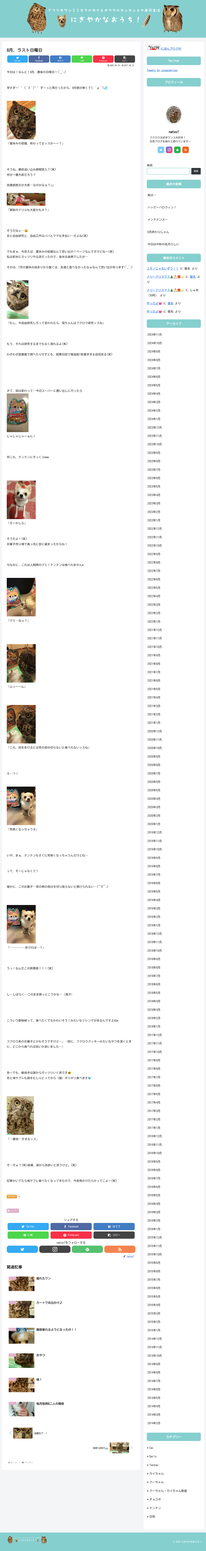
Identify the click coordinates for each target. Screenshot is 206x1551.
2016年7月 (153, 1178)
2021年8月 (153, 663)
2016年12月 (154, 1136)
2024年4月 (153, 393)
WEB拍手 (12, 1196)
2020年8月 (153, 764)
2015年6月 (153, 1288)
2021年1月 (153, 722)
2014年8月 (153, 1372)
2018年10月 (154, 950)
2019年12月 (154, 832)
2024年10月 (154, 342)
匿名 (193, 276)
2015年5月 (153, 1296)
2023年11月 (154, 435)
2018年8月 (153, 967)
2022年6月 (153, 579)
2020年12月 (154, 731)
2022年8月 (153, 562)
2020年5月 (153, 790)
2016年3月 (153, 1212)
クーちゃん (156, 1482)
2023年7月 (153, 469)
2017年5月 (153, 1093)
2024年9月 (153, 351)
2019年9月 (153, 857)
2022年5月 (153, 587)
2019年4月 (153, 899)
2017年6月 (153, 1085)
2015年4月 (153, 1304)
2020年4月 (153, 798)
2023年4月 (153, 494)
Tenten (153, 1464)
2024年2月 (153, 410)
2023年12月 (154, 427)
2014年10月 (154, 1355)
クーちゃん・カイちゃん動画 (168, 1490)
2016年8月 (153, 1169)
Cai (151, 1447)
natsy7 (174, 131)
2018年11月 (154, 942)
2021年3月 (153, 705)
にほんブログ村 (171, 48)
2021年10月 (154, 646)
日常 (152, 1516)
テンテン (14, 1210)
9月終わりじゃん (158, 231)
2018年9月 (153, 958)
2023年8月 (153, 461)
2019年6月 (153, 882)
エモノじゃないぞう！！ (163, 268)
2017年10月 (154, 1051)
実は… (151, 195)
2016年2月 (153, 1220)
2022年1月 (153, 621)
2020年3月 (153, 807)
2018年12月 (154, 933)
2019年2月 (153, 916)
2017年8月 (153, 1068)
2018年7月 (153, 975)
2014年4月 (153, 1406)
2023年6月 (153, 478)
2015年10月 (154, 1254)
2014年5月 (153, 1397)
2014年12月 (154, 1338)
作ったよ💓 (154, 303)
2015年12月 (154, 1237)
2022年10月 (154, 545)
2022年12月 (154, 528)
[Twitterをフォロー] (22, 1249)
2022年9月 (153, 553)
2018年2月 (153, 1018)
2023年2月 (153, 511)
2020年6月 (153, 781)
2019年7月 (153, 874)
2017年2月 (153, 1119)
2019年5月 (153, 891)
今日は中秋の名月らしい (163, 244)
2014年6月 (153, 1389)
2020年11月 (154, 739)
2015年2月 (153, 1321)
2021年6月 (153, 680)
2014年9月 (153, 1364)
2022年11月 (154, 537)
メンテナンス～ (157, 219)
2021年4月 (153, 697)
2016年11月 (154, 1144)
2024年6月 (153, 376)
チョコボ (155, 1499)
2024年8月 (153, 359)
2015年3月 (153, 1313)
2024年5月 (153, 385)
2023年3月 (153, 503)
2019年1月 (153, 925)
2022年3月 (153, 604)
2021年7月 (153, 672)
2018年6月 (153, 984)
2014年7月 (153, 1380)
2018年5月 (153, 992)
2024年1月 (153, 418)
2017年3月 (153, 1110)
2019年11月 (154, 840)
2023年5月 (153, 486)
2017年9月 (153, 1060)
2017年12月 (154, 1034)
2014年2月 (153, 1423)
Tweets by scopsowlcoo (162, 70)
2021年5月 (153, 688)
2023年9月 (153, 452)
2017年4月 (153, 1102)
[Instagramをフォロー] (54, 1249)
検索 (150, 165)
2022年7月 (153, 570)
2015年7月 (153, 1279)
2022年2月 (153, 613)
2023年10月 (154, 444)
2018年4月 (153, 1001)
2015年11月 (154, 1245)
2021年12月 (154, 629)
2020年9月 (153, 756)
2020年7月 (153, 773)
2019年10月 (154, 849)
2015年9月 (153, 1262)
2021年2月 (153, 714)
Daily (153, 1456)
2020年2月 (153, 815)
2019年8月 (153, 866)
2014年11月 (154, 1347)
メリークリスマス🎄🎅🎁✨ (165, 276)
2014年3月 (153, 1414)
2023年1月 (153, 520)
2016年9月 (153, 1161)
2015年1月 (153, 1330)
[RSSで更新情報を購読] (120, 1249)
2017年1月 (153, 1127)
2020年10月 (154, 748)
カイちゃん (156, 1473)
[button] (124, 59)
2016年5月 (153, 1195)
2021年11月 (154, 638)
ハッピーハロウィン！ (161, 207)
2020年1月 (153, 824)
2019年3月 (153, 908)
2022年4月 (153, 596)
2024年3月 (153, 402)
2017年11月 (154, 1043)
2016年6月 (153, 1186)
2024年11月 (154, 334)
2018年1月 (153, 1026)
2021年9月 (153, 655)
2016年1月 (153, 1228)
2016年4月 (153, 1203)
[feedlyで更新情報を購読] (87, 1249)
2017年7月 (153, 1077)
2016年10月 (154, 1153)
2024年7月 (153, 368)
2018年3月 (153, 1009)
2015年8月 (153, 1271)
